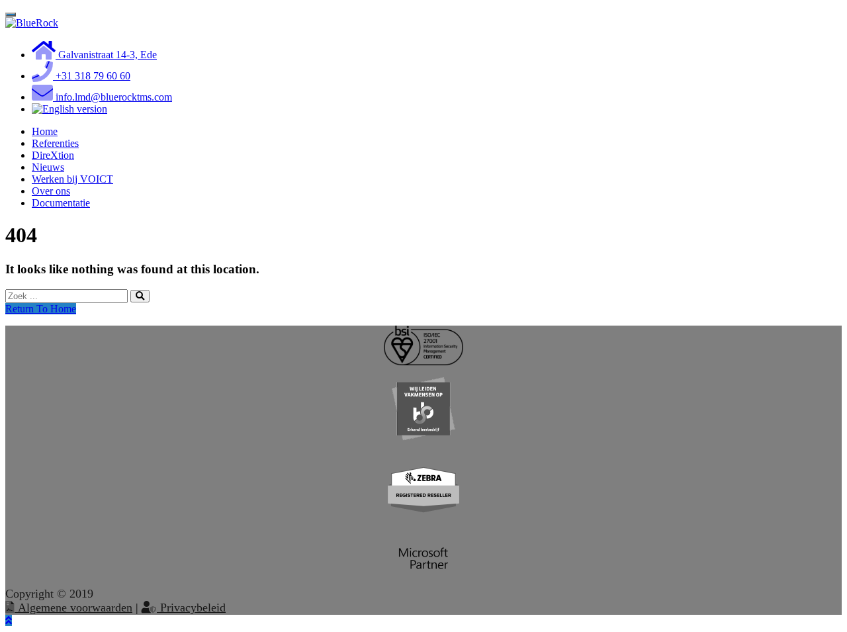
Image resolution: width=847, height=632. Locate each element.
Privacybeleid (191, 607)
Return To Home (40, 308)
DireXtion (53, 155)
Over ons (51, 191)
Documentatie (61, 202)
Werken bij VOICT (72, 179)
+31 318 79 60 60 (91, 75)
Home (45, 131)
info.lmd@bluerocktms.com (112, 97)
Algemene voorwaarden (73, 607)
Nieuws (48, 167)
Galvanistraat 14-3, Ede (106, 54)
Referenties (55, 143)
